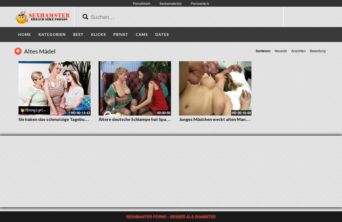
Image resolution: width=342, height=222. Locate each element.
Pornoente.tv (200, 3)
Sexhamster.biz (171, 3)
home (24, 34)
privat (120, 34)
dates (162, 34)
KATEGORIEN (52, 34)
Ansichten (298, 50)
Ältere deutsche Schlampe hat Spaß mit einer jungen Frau (155, 119)
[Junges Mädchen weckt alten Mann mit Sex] (215, 88)
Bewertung (318, 50)
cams (142, 34)
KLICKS (98, 34)
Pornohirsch (141, 3)
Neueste (281, 50)
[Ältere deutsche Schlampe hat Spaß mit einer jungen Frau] (135, 88)
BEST (78, 34)
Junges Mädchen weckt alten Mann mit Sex (221, 119)
